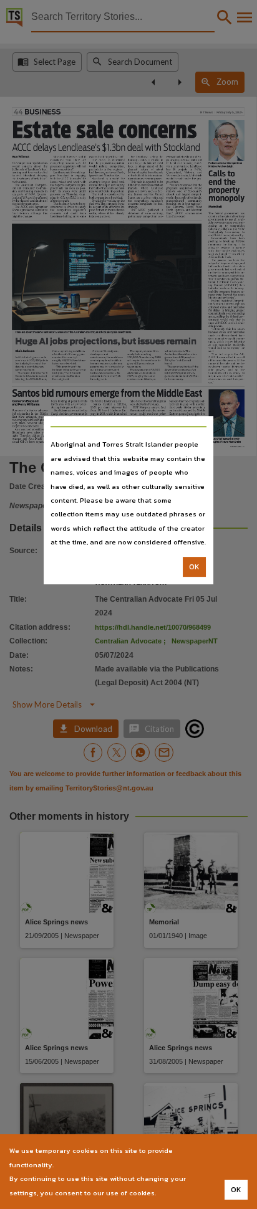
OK (194, 566)
